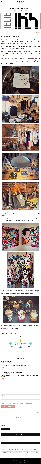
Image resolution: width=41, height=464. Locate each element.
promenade (5, 452)
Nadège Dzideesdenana (6, 361)
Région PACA (26, 452)
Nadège (20, 336)
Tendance (32, 452)
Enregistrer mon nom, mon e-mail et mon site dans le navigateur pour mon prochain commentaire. (17, 403)
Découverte (24, 447)
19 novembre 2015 (21, 10)
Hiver (5, 449)
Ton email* (2, 422)
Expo (29, 447)
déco (20, 447)
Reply (3, 367)
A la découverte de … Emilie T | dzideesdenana (12, 372)
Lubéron (35, 449)
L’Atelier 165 (3, 48)
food (38, 447)
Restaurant (21, 452)
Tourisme (36, 452)
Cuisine (10, 447)
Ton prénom (3, 425)
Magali (2, 32)
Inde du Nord (16, 449)
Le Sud (31, 449)
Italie (28, 449)
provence (10, 452)
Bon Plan (20, 6)
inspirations (22, 449)
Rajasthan (15, 452)
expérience (34, 447)
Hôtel (9, 449)
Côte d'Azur (15, 447)
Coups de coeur (5, 447)
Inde (12, 449)
